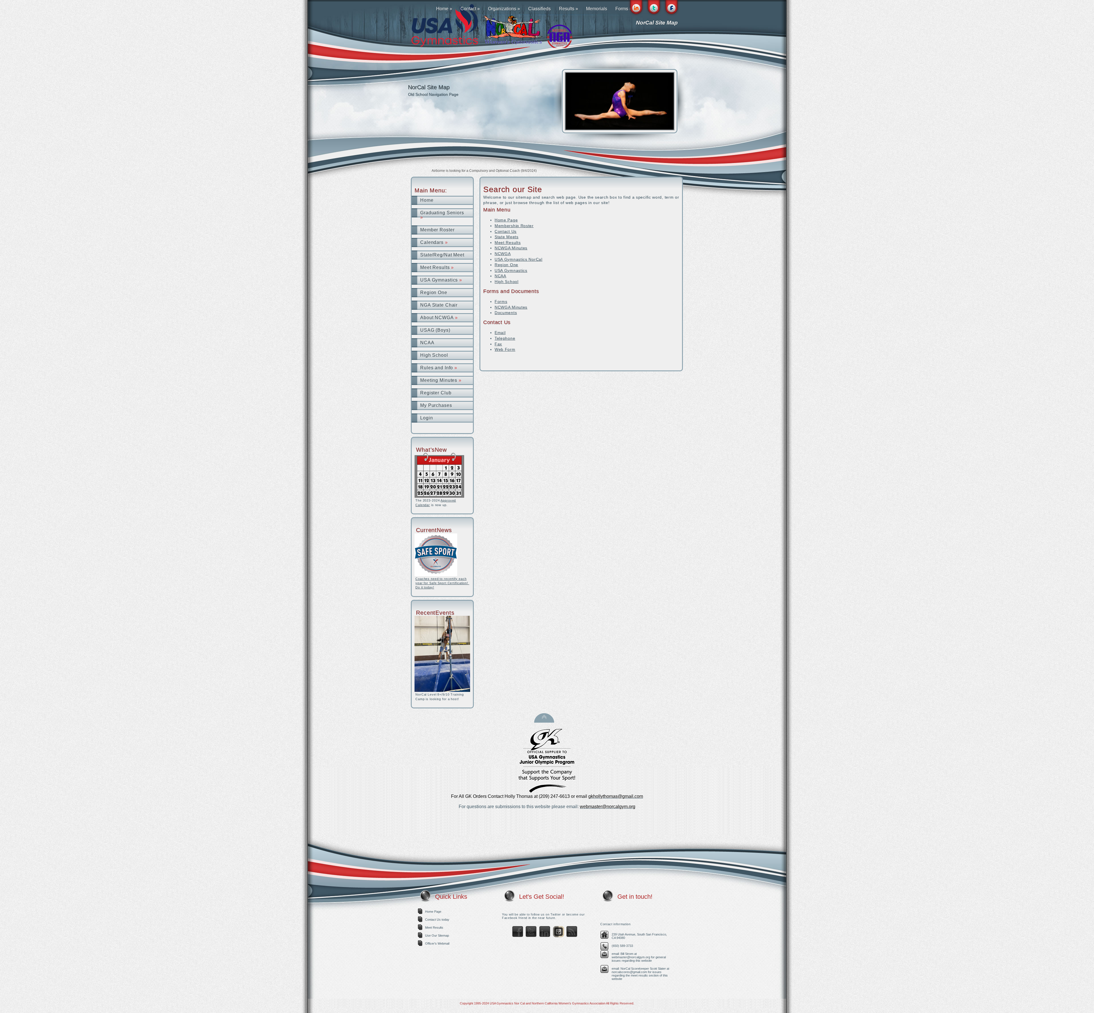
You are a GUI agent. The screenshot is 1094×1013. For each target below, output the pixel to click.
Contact (470, 8)
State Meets (507, 237)
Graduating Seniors (442, 215)
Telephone (505, 338)
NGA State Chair (439, 305)
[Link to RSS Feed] (572, 936)
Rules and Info (438, 367)
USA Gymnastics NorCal (518, 259)
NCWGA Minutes (511, 248)
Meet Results (437, 267)
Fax (498, 344)
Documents (506, 312)
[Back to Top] (544, 721)
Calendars (434, 242)
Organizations (504, 8)
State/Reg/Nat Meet (442, 254)
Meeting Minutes (441, 380)
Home (444, 8)
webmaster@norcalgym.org (631, 957)
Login (426, 417)
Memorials (596, 8)
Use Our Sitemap (437, 935)
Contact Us (506, 231)
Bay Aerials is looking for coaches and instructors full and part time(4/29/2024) (492, 171)
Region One (433, 292)
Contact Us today (437, 919)
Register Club (435, 392)
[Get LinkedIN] (544, 936)
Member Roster (437, 229)
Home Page (506, 220)
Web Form (505, 349)
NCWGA (503, 253)
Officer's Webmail (437, 943)
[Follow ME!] (531, 936)
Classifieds (539, 8)
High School (434, 355)
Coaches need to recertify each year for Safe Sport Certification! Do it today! (442, 583)
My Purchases (436, 405)
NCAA (427, 342)
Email (500, 332)
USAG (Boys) (435, 330)
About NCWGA (439, 317)
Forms (501, 301)
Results (568, 8)
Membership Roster (514, 225)
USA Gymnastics (441, 280)
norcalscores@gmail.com (629, 972)
